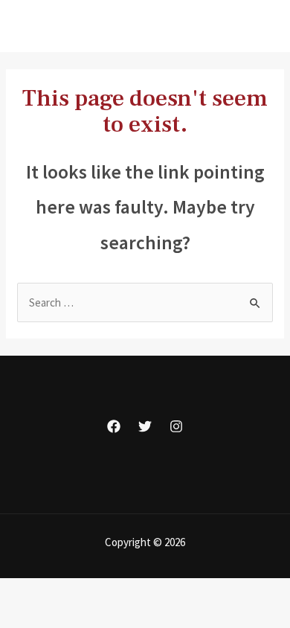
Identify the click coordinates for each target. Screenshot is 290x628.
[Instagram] (176, 426)
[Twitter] (145, 426)
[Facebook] (113, 426)
